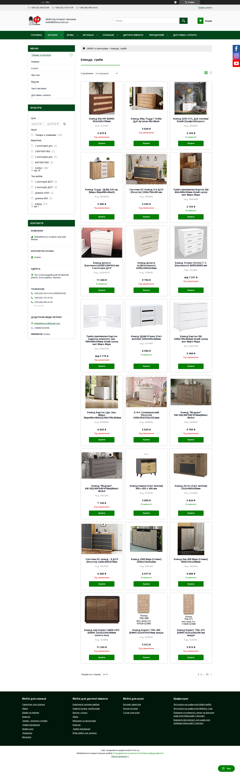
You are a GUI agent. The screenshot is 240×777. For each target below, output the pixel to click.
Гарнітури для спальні (33, 704)
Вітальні (88, 35)
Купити (101, 143)
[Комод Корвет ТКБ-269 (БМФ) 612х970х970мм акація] (146, 609)
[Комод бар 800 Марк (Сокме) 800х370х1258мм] (191, 538)
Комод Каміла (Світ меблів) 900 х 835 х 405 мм (146, 487)
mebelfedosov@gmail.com (47, 323)
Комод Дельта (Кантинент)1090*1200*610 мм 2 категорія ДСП (101, 265)
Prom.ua (135, 750)
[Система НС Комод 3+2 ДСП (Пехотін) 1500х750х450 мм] (146, 169)
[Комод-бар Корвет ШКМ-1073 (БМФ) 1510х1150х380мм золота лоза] (102, 609)
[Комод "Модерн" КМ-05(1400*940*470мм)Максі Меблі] (102, 465)
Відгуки (35, 81)
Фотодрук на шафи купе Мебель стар (193, 708)
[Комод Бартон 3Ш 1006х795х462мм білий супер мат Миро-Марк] (191, 315)
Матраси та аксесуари (84, 721)
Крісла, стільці (80, 712)
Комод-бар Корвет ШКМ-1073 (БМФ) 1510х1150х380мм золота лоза (101, 633)
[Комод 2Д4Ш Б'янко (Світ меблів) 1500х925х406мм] (146, 315)
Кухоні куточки (130, 708)
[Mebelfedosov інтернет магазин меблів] (35, 26)
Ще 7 (36, 206)
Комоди (26, 716)
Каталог (53, 35)
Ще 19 (37, 170)
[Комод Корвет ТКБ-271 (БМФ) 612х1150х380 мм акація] (191, 609)
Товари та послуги (41, 55)
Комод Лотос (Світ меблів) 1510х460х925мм (191, 487)
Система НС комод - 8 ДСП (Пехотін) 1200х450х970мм (102, 560)
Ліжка (25, 708)
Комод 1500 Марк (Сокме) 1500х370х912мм (146, 560)
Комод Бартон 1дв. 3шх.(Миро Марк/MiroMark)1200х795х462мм (102, 415)
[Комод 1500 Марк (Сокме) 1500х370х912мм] (146, 538)
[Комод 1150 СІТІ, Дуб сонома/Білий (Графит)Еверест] (191, 98)
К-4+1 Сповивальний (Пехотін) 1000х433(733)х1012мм (146, 415)
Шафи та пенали (30, 712)
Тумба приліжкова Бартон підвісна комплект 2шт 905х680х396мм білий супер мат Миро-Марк (101, 340)
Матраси (26, 737)
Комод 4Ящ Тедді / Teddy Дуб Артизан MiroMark (146, 120)
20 (207, 674)
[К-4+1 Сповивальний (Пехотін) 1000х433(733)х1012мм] (146, 392)
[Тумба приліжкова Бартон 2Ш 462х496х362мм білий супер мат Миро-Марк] (191, 169)
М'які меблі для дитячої (85, 733)
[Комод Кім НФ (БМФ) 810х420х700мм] (102, 98)
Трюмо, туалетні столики (34, 721)
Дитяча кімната (133, 35)
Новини (35, 61)
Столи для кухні (131, 712)
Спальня (108, 35)
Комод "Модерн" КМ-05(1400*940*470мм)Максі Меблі (101, 488)
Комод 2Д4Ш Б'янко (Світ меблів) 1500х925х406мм (146, 337)
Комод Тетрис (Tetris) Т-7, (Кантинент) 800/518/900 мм (191, 264)
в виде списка (210, 73)
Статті (34, 68)
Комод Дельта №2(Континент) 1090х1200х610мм (146, 265)
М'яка (70, 35)
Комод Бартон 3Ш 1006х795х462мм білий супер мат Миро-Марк (191, 339)
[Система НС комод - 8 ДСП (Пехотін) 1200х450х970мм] (102, 538)
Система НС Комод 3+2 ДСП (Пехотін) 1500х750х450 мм (146, 190)
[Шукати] (183, 21)
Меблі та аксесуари (97, 48)
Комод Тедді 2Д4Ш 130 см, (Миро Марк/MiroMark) (101, 190)
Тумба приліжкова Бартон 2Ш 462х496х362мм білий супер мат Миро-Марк (190, 192)
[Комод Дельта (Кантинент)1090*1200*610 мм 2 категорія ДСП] (102, 242)
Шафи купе (27, 729)
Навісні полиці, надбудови (86, 708)
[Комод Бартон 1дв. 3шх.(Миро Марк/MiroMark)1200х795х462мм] (102, 392)
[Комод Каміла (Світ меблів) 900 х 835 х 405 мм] (146, 465)
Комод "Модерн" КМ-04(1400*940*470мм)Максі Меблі (191, 415)
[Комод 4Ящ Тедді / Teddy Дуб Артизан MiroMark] (146, 98)
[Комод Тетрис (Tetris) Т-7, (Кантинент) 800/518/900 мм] (191, 242)
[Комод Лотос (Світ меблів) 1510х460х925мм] (191, 465)
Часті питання (38, 88)
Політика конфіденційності (151, 753)
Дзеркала (27, 733)
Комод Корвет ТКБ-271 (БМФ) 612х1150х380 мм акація (191, 633)
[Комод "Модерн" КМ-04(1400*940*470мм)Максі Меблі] (191, 392)
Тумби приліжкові (31, 725)
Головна (36, 35)
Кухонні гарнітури (132, 704)
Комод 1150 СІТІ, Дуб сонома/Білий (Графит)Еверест (190, 120)
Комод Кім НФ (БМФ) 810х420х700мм (101, 120)
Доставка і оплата (185, 35)
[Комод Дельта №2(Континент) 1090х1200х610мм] (146, 242)
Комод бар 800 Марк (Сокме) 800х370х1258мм (191, 560)
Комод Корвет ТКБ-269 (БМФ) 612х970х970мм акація (146, 631)
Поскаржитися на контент (125, 753)
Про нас (35, 75)
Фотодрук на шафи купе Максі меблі (192, 704)
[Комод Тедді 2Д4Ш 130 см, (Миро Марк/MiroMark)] (102, 169)
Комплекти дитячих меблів (86, 704)
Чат (229, 768)
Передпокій (156, 35)
